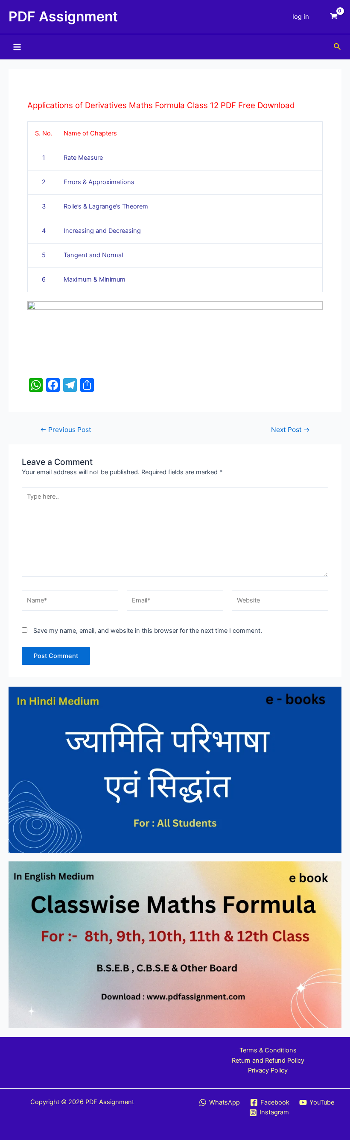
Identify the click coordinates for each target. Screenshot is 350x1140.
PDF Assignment (63, 16)
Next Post (290, 429)
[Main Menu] (17, 46)
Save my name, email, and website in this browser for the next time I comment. (147, 631)
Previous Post (65, 429)
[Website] (280, 602)
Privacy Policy (268, 1070)
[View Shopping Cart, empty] (333, 17)
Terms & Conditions (268, 1050)
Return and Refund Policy (268, 1060)
